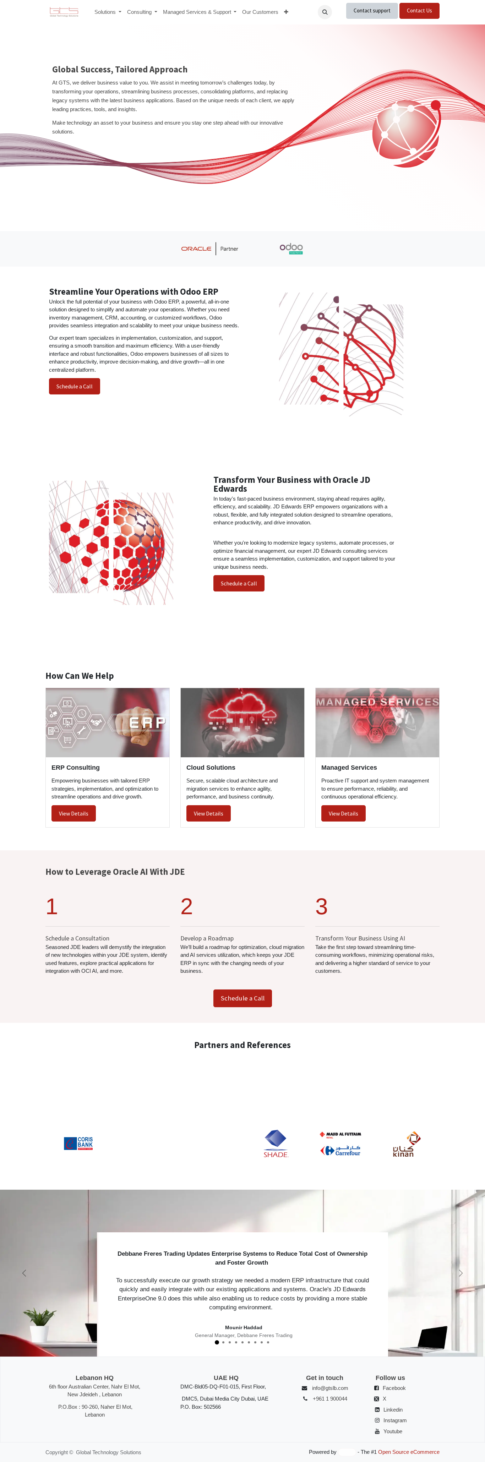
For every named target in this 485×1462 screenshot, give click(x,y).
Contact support (372, 10)
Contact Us (419, 10)
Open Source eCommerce (409, 1452)
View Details (73, 813)
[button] (325, 12)
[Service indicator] (217, 1342)
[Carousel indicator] (229, 217)
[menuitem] (108, 12)
